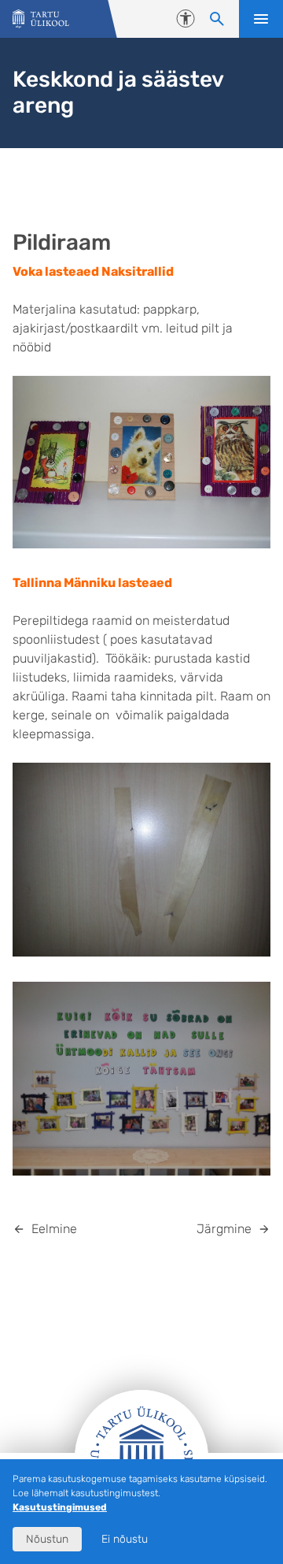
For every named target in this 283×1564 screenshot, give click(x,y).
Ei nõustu (124, 1539)
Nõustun (47, 1539)
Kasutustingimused (60, 1507)
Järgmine (224, 1228)
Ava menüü (261, 19)
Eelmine (54, 1228)
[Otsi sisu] (217, 19)
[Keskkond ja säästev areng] (41, 19)
